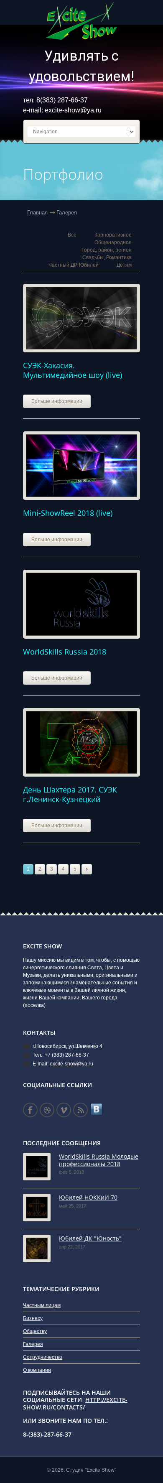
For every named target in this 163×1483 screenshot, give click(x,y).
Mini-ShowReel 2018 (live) (67, 513)
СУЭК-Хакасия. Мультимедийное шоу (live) (72, 370)
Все (72, 235)
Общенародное (113, 242)
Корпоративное (113, 235)
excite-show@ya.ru (73, 110)
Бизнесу (33, 1318)
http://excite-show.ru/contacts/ (75, 1403)
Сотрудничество (42, 1357)
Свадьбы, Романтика (107, 257)
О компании (37, 1370)
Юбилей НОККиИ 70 (88, 1197)
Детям (124, 265)
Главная (37, 212)
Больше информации (56, 401)
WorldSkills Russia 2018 (64, 652)
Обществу (35, 1331)
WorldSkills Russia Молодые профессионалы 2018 (98, 1160)
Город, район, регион (107, 250)
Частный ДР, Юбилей (73, 265)
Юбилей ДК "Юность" (90, 1238)
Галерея (33, 1344)
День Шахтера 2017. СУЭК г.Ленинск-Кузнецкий (70, 794)
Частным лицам (42, 1305)
